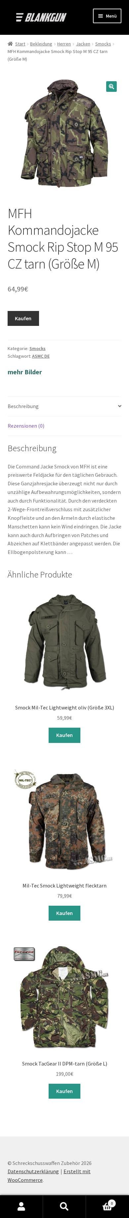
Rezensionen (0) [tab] (26, 425)
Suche (64, 1206)
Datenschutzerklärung (33, 1171)
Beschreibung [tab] (23, 406)
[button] (111, 86)
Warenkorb (99, 1201)
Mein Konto (21, 1206)
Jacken (83, 44)
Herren (64, 44)
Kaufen (23, 318)
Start (20, 44)
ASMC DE (41, 356)
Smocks (103, 44)
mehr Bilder (25, 372)
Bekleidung (41, 44)
